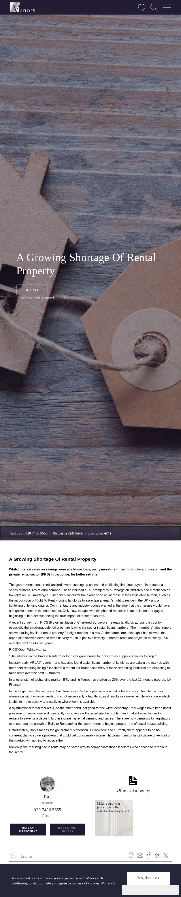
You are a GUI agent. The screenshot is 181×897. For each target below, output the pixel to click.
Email (47, 815)
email (109, 533)
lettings (31, 290)
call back (75, 533)
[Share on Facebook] (149, 856)
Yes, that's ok (148, 877)
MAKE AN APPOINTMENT (28, 829)
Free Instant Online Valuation (150, 890)
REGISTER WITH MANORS (67, 829)
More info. (109, 883)
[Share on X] (167, 856)
